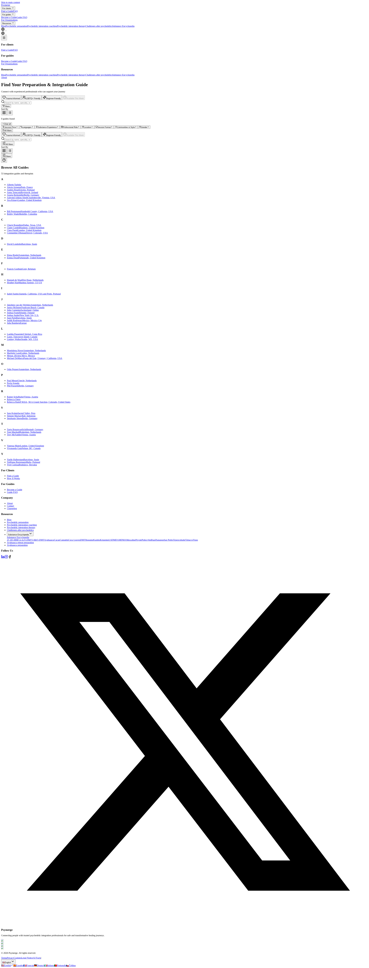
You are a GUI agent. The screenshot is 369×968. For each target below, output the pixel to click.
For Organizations (9, 20)
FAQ (15, 11)
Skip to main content (10, 2)
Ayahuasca (49, 540)
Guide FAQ (21, 17)
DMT (82, 540)
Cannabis (64, 540)
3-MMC (15, 540)
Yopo (195, 540)
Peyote (138, 540)
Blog (3, 26)
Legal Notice (27, 958)
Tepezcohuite (179, 540)
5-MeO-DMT (38, 540)
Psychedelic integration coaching (42, 26)
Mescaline (130, 540)
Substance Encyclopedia (123, 26)
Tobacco (189, 540)
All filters (8, 130)
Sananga (160, 540)
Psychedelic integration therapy (71, 26)
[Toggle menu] (4, 38)
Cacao (57, 540)
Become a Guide (8, 17)
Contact (10, 506)
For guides (6, 15)
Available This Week (75, 98)
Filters (7, 106)
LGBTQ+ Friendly (33, 98)
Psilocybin (146, 540)
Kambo (96, 540)
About (4, 77)
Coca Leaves (74, 540)
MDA (116, 540)
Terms (4, 958)
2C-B (9, 540)
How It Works (13, 478)
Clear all (7, 124)
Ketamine (104, 540)
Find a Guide (7, 11)
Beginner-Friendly (53, 98)
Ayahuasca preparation (17, 545)
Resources (6, 23)
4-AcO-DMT (25, 540)
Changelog (12, 508)
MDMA (122, 540)
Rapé (153, 540)
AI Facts (37, 958)
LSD (111, 540)
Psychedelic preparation (16, 26)
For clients (6, 8)
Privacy (10, 958)
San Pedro (168, 540)
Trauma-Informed (13, 98)
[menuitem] (7, 965)
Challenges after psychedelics (98, 26)
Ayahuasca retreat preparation (20, 542)
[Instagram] (6, 557)
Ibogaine (89, 540)
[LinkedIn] (3, 557)
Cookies (17, 958)
